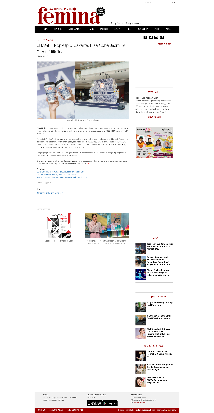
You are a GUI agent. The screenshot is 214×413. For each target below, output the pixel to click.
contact (42, 410)
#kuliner (41, 193)
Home (45, 29)
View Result (154, 117)
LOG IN (172, 2)
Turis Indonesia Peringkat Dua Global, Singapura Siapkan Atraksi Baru (62, 177)
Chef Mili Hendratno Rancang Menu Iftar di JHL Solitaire (57, 175)
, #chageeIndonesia (54, 193)
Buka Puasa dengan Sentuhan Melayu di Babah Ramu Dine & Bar (60, 172)
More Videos (165, 44)
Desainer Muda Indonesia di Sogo (59, 241)
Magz (168, 29)
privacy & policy (56, 410)
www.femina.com (139, 403)
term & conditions (75, 410)
